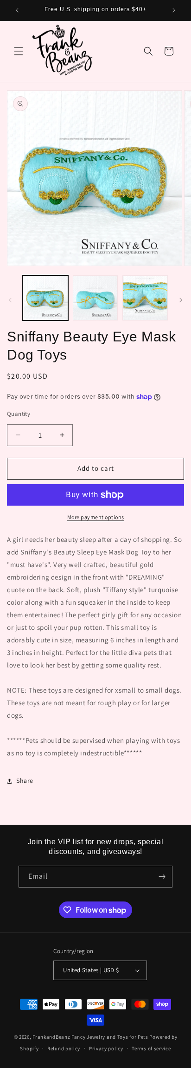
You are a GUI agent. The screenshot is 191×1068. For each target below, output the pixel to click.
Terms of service (151, 1048)
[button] (18, 51)
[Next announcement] (174, 10)
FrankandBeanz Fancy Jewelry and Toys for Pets (90, 1037)
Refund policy (63, 1048)
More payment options (95, 517)
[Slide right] (181, 300)
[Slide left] (10, 300)
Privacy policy (106, 1048)
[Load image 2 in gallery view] (95, 298)
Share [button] (24, 780)
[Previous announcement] (17, 10)
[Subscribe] (162, 877)
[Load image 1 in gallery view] (45, 298)
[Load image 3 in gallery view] (145, 298)
